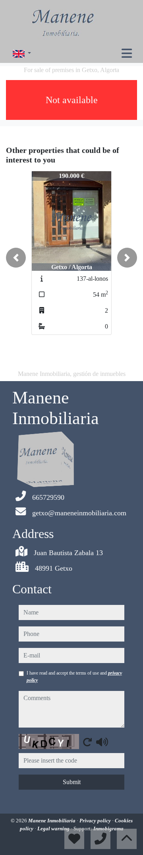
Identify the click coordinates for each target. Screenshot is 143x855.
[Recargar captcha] (87, 742)
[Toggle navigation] (127, 53)
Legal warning (54, 829)
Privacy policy (95, 821)
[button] (16, 258)
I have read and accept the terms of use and (74, 676)
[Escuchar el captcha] (102, 742)
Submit (72, 782)
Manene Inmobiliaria (52, 821)
